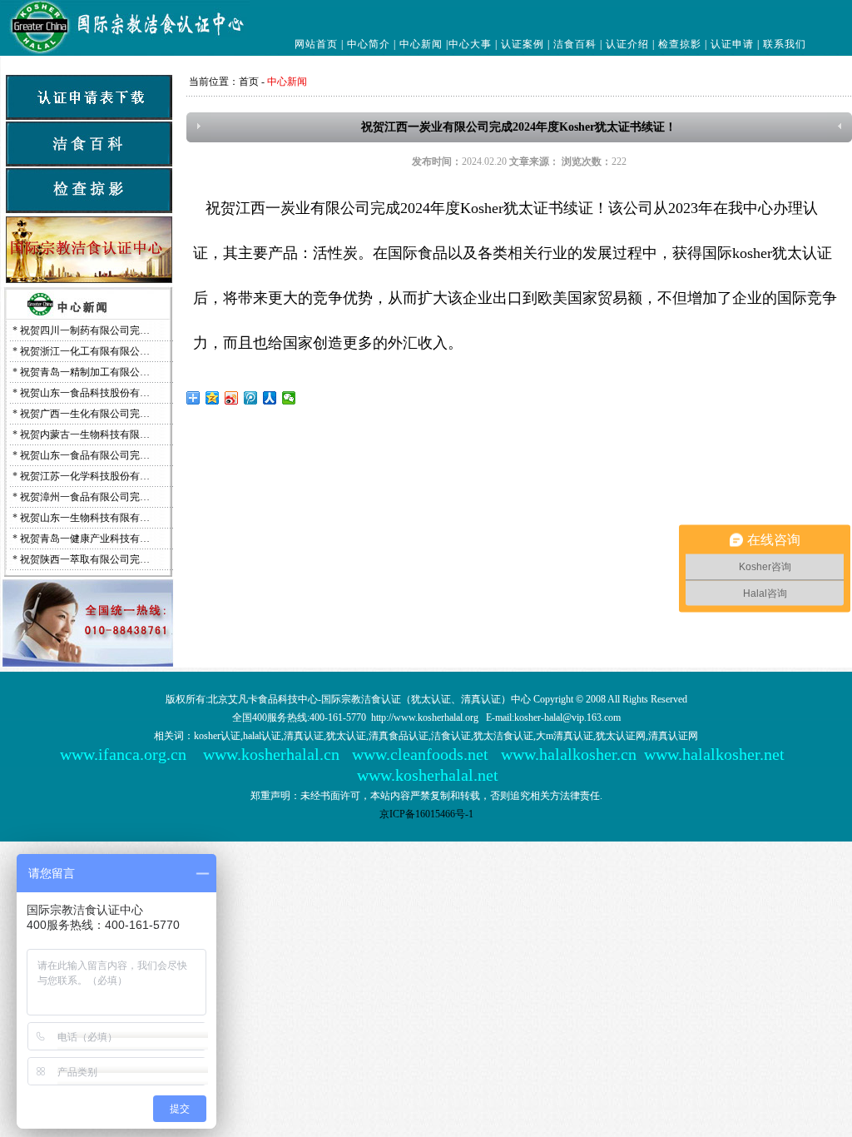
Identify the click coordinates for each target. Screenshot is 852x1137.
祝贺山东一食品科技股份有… (85, 393)
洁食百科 (575, 44)
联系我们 (784, 44)
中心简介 (368, 44)
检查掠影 (679, 44)
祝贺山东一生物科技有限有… (85, 518)
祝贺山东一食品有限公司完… (85, 455)
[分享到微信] (289, 398)
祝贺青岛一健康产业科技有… (85, 538)
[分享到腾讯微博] (251, 398)
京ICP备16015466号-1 (426, 814)
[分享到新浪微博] (232, 398)
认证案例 (522, 44)
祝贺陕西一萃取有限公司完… (85, 559)
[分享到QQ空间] (213, 398)
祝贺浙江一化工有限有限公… (85, 351)
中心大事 (470, 44)
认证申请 (732, 44)
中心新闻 (421, 44)
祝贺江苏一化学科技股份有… (85, 476)
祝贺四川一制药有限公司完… (85, 330)
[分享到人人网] (270, 398)
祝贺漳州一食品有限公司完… (85, 497)
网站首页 (316, 44)
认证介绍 (627, 44)
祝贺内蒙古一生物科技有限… (85, 434)
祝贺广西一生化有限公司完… (85, 414)
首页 (249, 81)
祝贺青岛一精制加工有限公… (85, 372)
